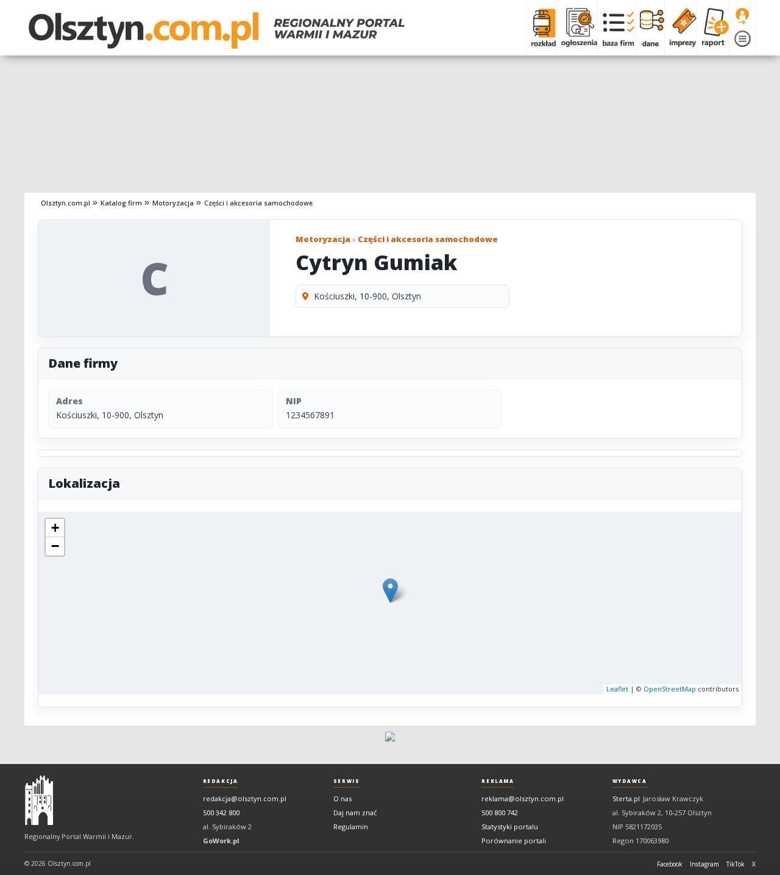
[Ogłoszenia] (576, 27)
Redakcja (220, 781)
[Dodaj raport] (713, 27)
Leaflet (617, 688)
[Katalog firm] (615, 27)
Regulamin (350, 826)
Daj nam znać (355, 812)
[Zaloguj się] (742, 16)
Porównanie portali (513, 840)
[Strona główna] (217, 30)
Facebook (669, 864)
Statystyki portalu (509, 826)
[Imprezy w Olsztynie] (680, 27)
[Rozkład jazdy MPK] (541, 27)
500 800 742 (499, 812)
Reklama (497, 781)
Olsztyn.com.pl (65, 202)
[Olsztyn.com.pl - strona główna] (39, 800)
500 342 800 (221, 812)
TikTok (735, 864)
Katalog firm (121, 202)
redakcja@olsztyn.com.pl (244, 798)
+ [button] (55, 527)
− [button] (55, 546)
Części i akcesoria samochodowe (258, 202)
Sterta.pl (626, 798)
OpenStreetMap (670, 688)
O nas (342, 798)
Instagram (704, 864)
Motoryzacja (173, 202)
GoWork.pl (221, 840)
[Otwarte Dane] (649, 27)
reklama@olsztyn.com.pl (522, 798)
